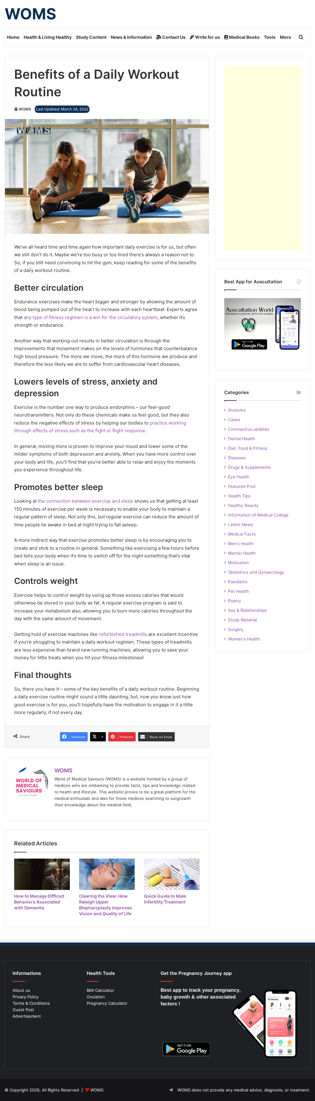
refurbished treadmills (123, 634)
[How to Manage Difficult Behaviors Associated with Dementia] (42, 874)
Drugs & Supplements (249, 467)
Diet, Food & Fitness (247, 448)
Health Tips (239, 495)
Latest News (240, 524)
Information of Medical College (258, 515)
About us (21, 990)
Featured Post (242, 486)
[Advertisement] (262, 158)
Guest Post (23, 1009)
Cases (234, 419)
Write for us (207, 37)
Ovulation (96, 996)
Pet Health (238, 591)
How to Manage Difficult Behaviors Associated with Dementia (39, 901)
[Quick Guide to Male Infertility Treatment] (172, 874)
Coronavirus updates (248, 429)
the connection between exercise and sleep (85, 501)
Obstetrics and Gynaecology (256, 572)
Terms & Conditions (31, 1003)
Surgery (236, 629)
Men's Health (241, 543)
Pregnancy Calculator (107, 1003)
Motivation (238, 562)
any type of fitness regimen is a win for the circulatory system (91, 317)
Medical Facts (242, 534)
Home (13, 37)
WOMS (25, 109)
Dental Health (241, 438)
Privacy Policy (25, 996)
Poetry (234, 600)
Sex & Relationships (247, 610)
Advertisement (27, 1016)
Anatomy (237, 410)
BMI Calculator (100, 990)
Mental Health (242, 553)
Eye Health (238, 476)
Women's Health (244, 638)
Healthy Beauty (243, 505)
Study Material (242, 619)
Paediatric (238, 581)
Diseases (237, 457)
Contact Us (173, 37)
